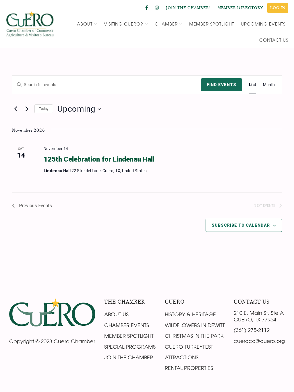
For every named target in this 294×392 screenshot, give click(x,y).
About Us (116, 314)
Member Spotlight (129, 336)
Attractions (181, 357)
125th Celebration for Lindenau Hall (99, 159)
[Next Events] (26, 109)
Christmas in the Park (194, 336)
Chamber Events (126, 325)
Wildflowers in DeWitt (195, 325)
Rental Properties (189, 368)
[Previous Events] (15, 109)
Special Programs (130, 347)
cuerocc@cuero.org (259, 341)
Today (44, 109)
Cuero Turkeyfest (189, 347)
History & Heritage (190, 314)
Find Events (221, 84)
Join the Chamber (128, 357)
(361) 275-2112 (252, 330)
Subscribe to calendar (241, 225)
